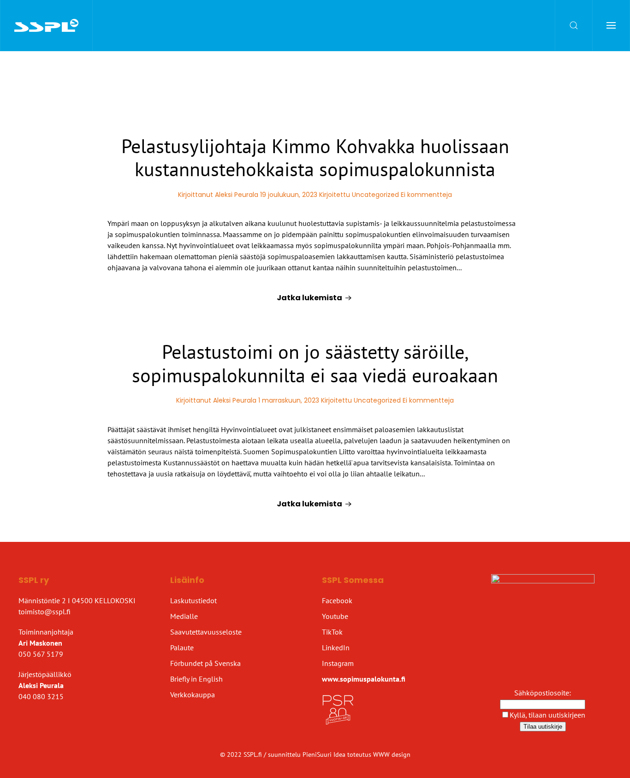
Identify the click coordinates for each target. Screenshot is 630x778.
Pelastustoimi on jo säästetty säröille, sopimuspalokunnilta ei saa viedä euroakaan (315, 363)
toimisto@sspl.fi (44, 611)
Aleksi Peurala (236, 194)
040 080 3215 (41, 696)
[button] (574, 25)
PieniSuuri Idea (325, 754)
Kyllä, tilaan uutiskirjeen (547, 714)
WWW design (391, 754)
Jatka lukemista (309, 297)
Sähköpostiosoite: (542, 692)
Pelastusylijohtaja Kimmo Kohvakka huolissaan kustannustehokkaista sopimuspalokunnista (315, 157)
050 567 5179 (40, 654)
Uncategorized (375, 194)
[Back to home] (46, 25)
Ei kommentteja (426, 194)
